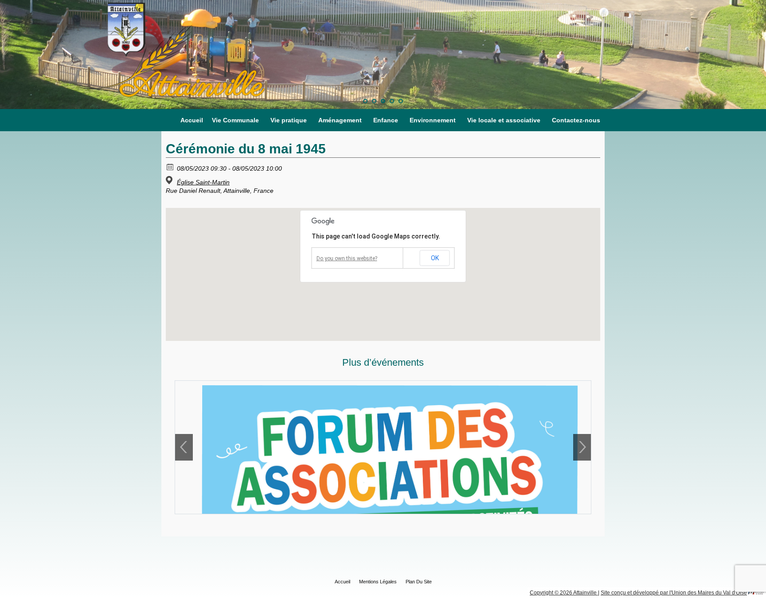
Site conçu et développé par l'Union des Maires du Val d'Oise (674, 593)
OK (435, 258)
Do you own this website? (347, 258)
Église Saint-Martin (203, 182)
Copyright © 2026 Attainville (564, 593)
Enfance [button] (385, 120)
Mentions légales (378, 581)
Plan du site (419, 581)
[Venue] (170, 180)
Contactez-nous (576, 120)
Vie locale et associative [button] (503, 120)
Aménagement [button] (340, 120)
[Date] (170, 166)
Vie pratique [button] (288, 120)
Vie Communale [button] (235, 120)
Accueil (191, 120)
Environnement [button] (433, 120)
